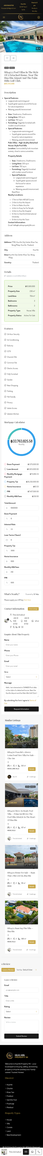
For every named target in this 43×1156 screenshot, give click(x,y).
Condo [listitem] (9, 1127)
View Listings (33, 609)
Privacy (10, 402)
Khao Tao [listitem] (10, 1092)
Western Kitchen (13, 414)
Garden (10, 380)
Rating (7, 1006)
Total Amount (10, 503)
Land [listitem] (9, 1131)
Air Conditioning (13, 340)
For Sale (12, 68)
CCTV (9, 351)
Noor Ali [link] (15, 777)
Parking (10, 391)
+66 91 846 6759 (9, 5)
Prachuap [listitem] (10, 1104)
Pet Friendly (11, 397)
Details (31, 769)
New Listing (18, 904)
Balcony (10, 345)
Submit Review (21, 1036)
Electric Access (12, 368)
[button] (21, 36)
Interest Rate (9, 524)
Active (6, 68)
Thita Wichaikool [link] (17, 838)
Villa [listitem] (8, 1123)
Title (6, 996)
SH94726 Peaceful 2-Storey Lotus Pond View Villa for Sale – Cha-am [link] (21, 755)
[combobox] (21, 676)
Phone (7, 650)
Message (8, 683)
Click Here (27, 600)
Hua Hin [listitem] (10, 1085)
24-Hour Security (13, 334)
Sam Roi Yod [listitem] (12, 1100)
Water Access (12, 408)
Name (6, 640)
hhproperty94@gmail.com (8, 8)
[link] (21, 737)
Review (7, 1017)
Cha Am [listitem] (10, 1088)
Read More (16, 192)
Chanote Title (12, 357)
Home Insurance (11, 556)
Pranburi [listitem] (10, 1096)
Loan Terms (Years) (12, 535)
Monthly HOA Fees (11, 567)
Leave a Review (8, 970)
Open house (26, 904)
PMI (5, 578)
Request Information (21, 709)
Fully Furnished (12, 374)
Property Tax (9, 546)
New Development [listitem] (14, 1135)
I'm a (6, 672)
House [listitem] (9, 1120)
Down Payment (10, 514)
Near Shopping (12, 385)
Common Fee (12, 362)
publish (33, 904)
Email (6, 661)
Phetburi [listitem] (10, 1107)
